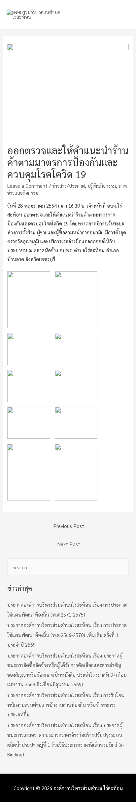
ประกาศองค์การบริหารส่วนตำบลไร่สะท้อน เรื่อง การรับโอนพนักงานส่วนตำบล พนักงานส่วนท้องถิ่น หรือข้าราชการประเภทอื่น (65, 704)
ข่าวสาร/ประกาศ (68, 185)
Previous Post (68, 525)
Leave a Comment (27, 185)
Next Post (68, 544)
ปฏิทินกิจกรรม (101, 185)
